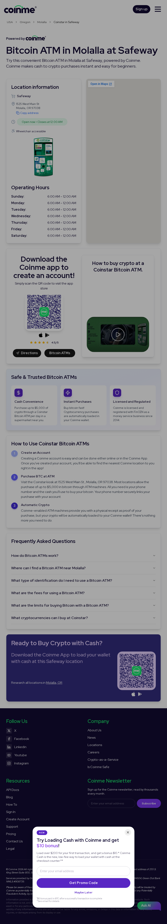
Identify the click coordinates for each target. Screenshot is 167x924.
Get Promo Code (83, 883)
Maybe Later (83, 892)
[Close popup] (128, 832)
